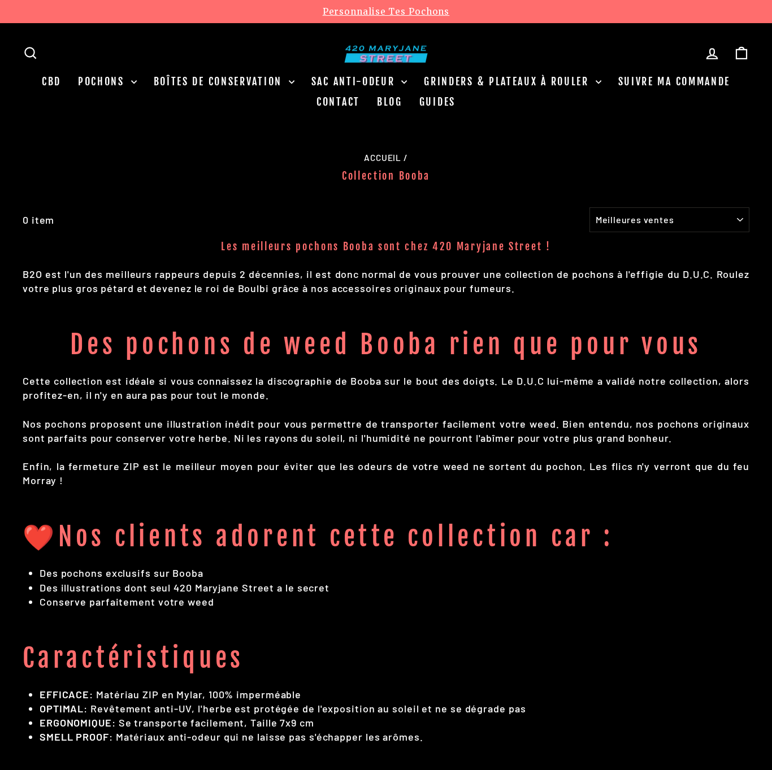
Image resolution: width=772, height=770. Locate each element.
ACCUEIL (382, 158)
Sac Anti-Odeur (355, 81)
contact (338, 101)
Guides (437, 101)
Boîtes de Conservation (220, 81)
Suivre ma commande (674, 81)
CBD (51, 81)
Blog (389, 101)
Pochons (103, 81)
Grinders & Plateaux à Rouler (508, 81)
